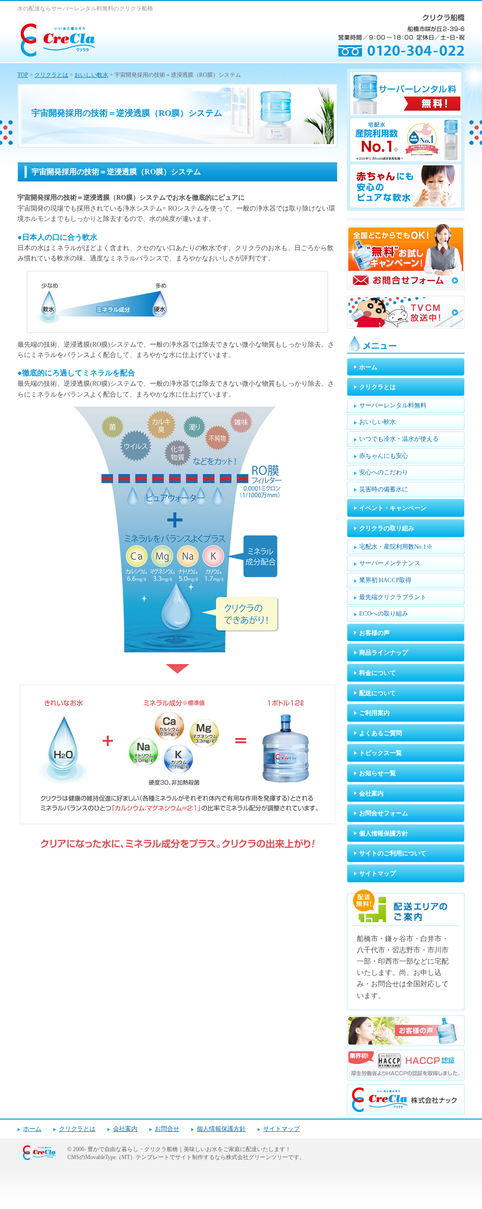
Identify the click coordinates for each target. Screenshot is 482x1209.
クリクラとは (51, 75)
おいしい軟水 (91, 75)
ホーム (32, 1129)
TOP (22, 75)
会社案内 (125, 1129)
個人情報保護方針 (221, 1129)
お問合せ (167, 1129)
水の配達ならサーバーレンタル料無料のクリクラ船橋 (85, 8)
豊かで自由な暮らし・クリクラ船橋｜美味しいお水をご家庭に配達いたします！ (189, 1149)
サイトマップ (281, 1129)
